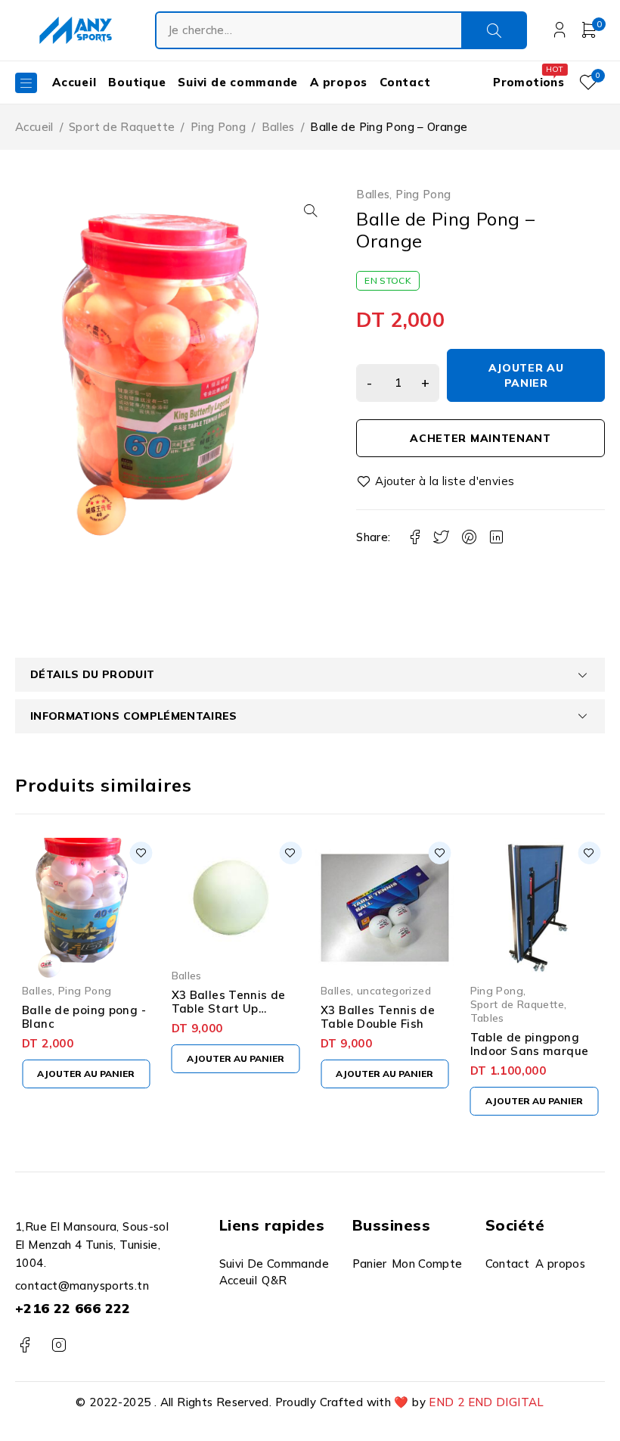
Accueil (34, 127)
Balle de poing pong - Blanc (84, 1017)
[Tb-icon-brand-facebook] (24, 1345)
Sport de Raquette (122, 127)
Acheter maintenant (480, 438)
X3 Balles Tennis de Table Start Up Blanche (229, 1008)
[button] (311, 210)
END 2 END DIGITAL (486, 1402)
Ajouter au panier (526, 375)
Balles (278, 127)
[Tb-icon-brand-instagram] (58, 1345)
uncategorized (394, 990)
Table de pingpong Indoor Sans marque (529, 1044)
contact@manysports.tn (82, 1285)
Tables (487, 1017)
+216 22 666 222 (73, 1308)
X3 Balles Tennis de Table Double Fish (378, 1017)
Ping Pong (218, 127)
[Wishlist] (436, 481)
